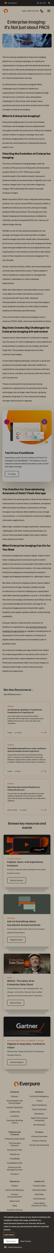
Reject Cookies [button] (25, 1241)
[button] (13, 1247)
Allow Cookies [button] (11, 1241)
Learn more (9, 1234)
